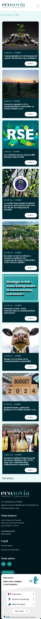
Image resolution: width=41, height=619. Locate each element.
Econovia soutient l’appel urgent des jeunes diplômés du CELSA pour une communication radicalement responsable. (19, 461)
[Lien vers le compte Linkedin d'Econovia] (4, 566)
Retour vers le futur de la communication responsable (17, 360)
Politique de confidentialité (10, 550)
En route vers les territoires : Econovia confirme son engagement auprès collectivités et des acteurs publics (19, 259)
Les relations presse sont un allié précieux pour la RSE (19, 155)
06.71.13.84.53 (6, 534)
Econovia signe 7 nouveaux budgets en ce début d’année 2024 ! (20, 409)
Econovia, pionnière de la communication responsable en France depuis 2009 (19, 106)
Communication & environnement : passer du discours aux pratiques (20, 56)
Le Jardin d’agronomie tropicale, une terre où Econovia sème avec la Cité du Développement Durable (19, 206)
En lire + (31, 63)
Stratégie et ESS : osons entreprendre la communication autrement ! (19, 310)
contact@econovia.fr (8, 531)
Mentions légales (7, 545)
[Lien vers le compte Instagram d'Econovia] (10, 566)
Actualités (17, 53)
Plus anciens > (8, 478)
